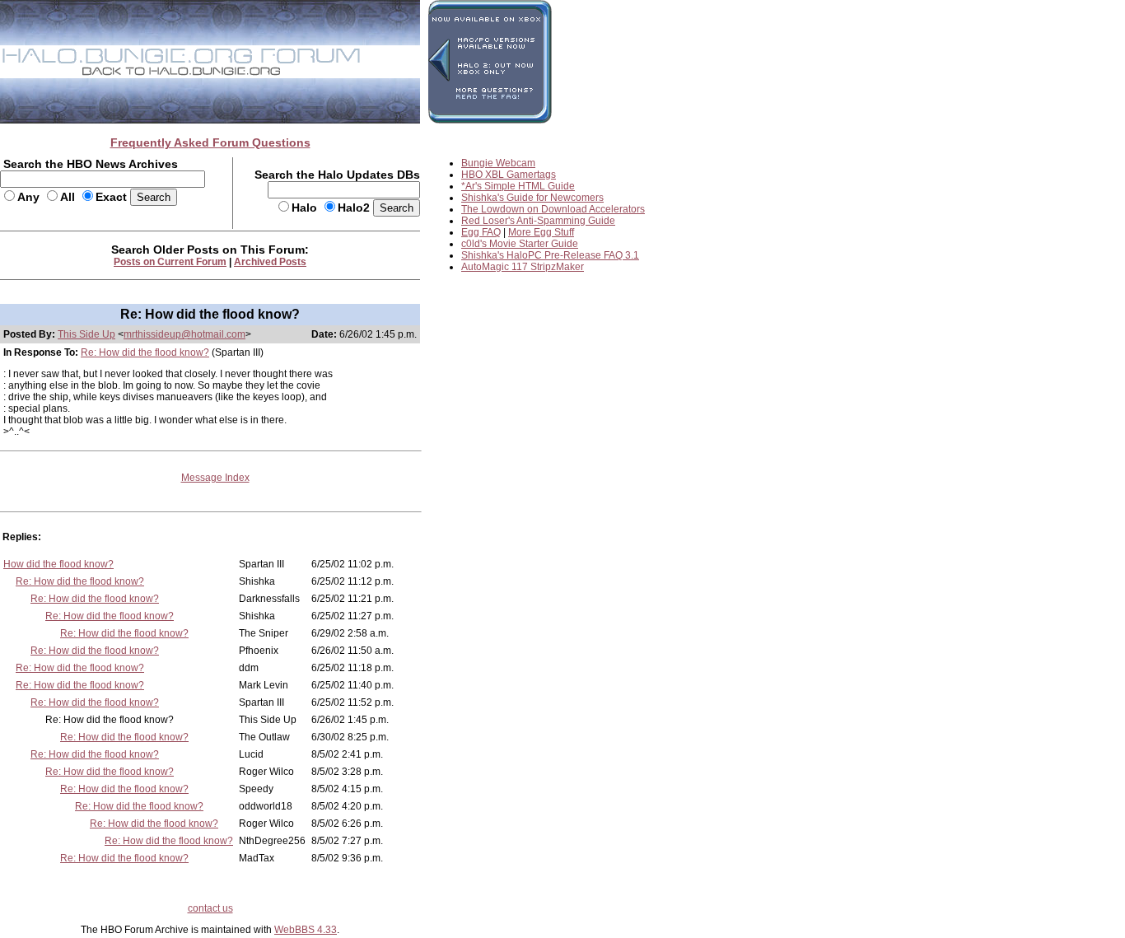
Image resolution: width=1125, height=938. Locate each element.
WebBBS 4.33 (305, 930)
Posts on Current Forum (170, 262)
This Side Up (86, 334)
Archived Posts (270, 262)
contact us (210, 908)
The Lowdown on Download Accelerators (553, 209)
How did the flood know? (58, 564)
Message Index (215, 477)
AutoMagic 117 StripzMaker (522, 267)
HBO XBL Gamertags (508, 174)
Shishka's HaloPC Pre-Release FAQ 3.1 (550, 255)
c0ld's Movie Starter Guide (519, 244)
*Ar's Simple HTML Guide (518, 186)
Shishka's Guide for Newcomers (532, 197)
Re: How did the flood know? (145, 352)
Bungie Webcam (498, 163)
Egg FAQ (481, 232)
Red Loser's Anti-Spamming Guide (538, 220)
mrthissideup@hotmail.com (184, 334)
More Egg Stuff (541, 232)
